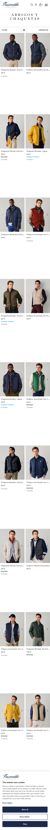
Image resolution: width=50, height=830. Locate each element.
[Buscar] (31, 4)
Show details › (25, 817)
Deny (25, 824)
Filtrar (4, 30)
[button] (46, 5)
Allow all (25, 809)
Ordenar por (43, 30)
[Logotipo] (10, 4)
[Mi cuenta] (35, 4)
